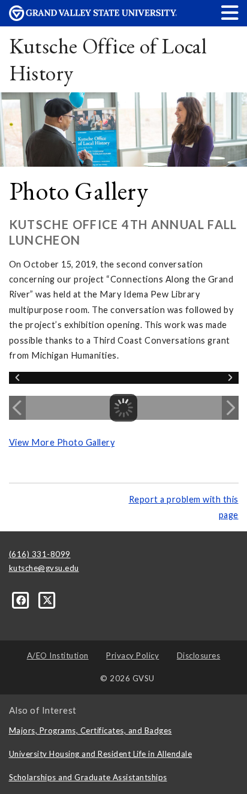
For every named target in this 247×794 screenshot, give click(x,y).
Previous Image (17, 408)
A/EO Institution (58, 655)
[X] (47, 599)
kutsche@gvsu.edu (44, 568)
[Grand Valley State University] (93, 17)
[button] (230, 12)
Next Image (230, 408)
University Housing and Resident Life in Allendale (100, 754)
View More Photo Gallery (62, 442)
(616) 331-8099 (40, 554)
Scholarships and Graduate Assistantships (88, 777)
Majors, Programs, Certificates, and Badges (90, 730)
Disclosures (199, 655)
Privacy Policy (132, 655)
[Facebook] (22, 599)
